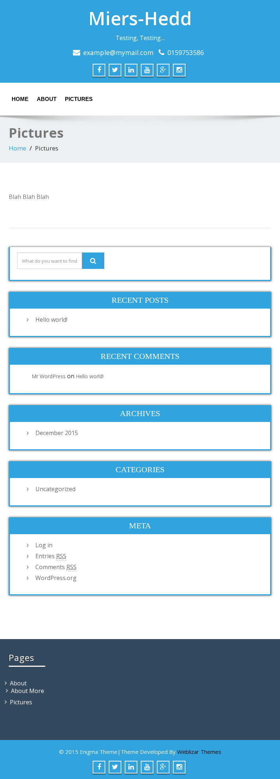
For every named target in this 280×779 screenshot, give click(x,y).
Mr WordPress (49, 376)
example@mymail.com (118, 52)
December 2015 (56, 433)
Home (20, 99)
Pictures (79, 99)
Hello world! (51, 319)
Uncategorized (55, 489)
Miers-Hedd (140, 18)
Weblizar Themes (199, 751)
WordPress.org (56, 578)
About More (27, 691)
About (47, 99)
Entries (50, 556)
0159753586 (185, 52)
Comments (56, 567)
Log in (43, 545)
